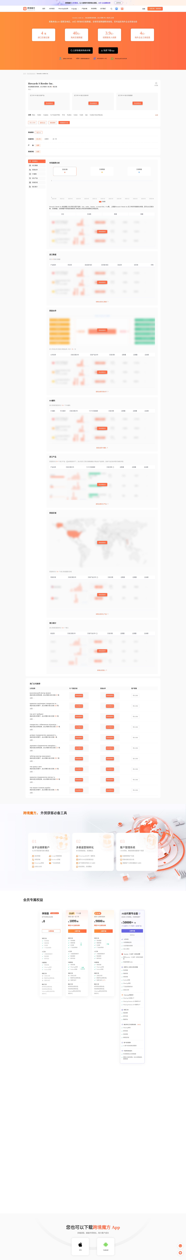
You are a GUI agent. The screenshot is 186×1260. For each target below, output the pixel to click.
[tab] (37, 161)
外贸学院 (93, 8)
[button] (111, 9)
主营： (30, 115)
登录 (143, 9)
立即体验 (118, 3)
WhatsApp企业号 (63, 8)
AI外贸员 (52, 8)
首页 (43, 8)
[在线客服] (180, 1246)
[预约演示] (180, 1253)
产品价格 (84, 8)
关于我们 (103, 8)
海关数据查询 (31, 74)
